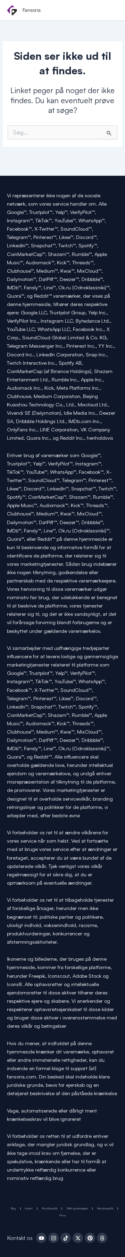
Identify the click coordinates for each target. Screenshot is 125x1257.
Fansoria (32, 10)
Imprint (29, 1208)
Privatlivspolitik (49, 1208)
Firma (62, 1215)
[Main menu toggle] (110, 10)
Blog (13, 1208)
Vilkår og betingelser (77, 1208)
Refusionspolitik (105, 1208)
